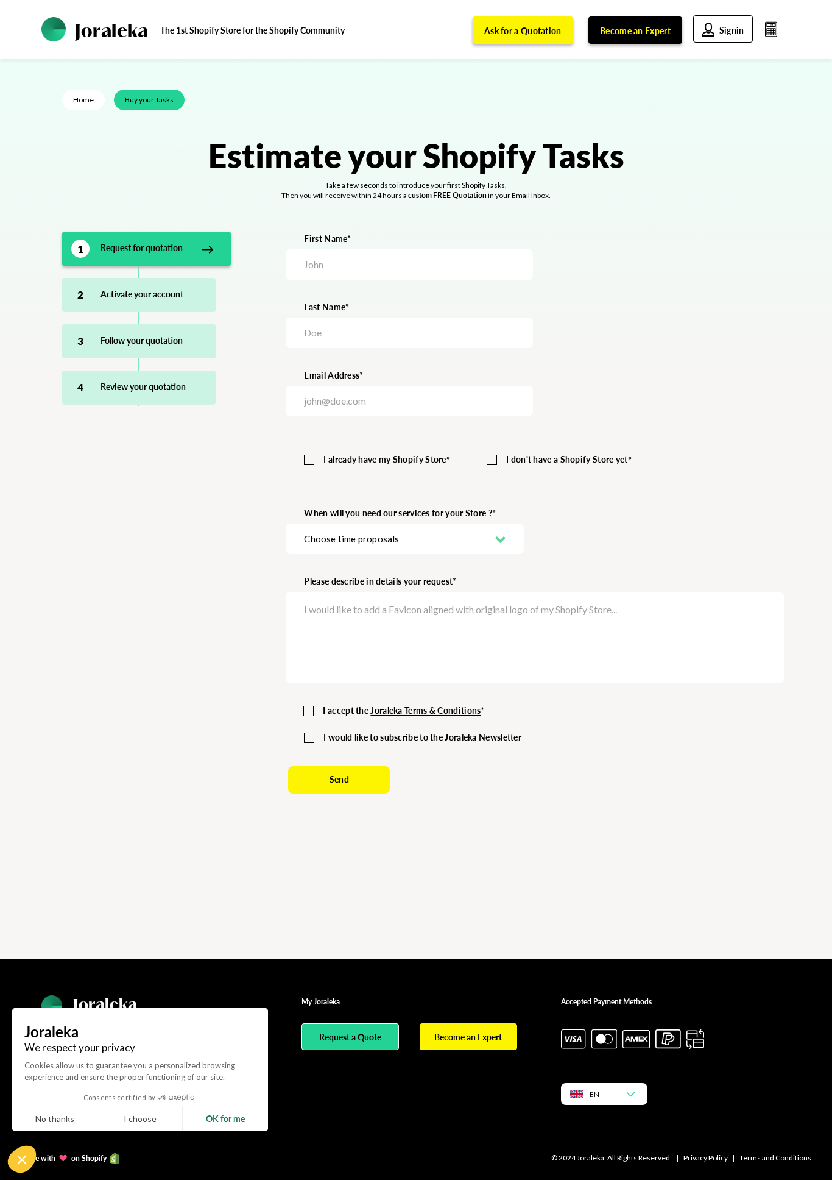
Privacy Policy (705, 1157)
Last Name (324, 307)
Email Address (331, 375)
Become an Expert (635, 31)
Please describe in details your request (378, 581)
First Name (325, 238)
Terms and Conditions (775, 1157)
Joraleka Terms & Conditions (425, 710)
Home (83, 99)
